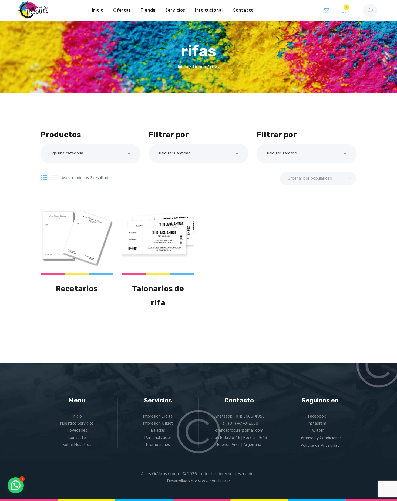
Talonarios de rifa (158, 295)
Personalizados (158, 437)
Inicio (183, 67)
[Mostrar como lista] (54, 178)
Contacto (77, 437)
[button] (16, 485)
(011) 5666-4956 (249, 416)
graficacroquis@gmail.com (239, 430)
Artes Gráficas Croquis (161, 474)
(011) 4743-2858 (243, 423)
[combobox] (90, 154)
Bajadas (158, 430)
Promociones (158, 444)
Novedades (77, 430)
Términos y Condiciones (320, 438)
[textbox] (90, 153)
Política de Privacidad (320, 445)
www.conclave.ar (214, 481)
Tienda (199, 66)
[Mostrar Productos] (44, 178)
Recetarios (77, 288)
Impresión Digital (158, 416)
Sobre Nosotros (77, 444)
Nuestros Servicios (77, 423)
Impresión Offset (158, 423)
